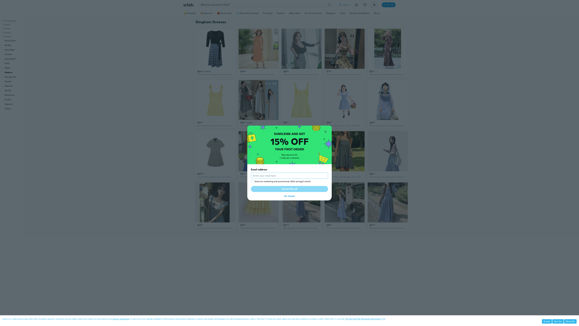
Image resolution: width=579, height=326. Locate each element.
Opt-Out (558, 321)
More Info (570, 321)
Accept (547, 321)
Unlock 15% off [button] (289, 189)
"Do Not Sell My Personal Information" (363, 319)
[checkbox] (252, 181)
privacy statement (121, 319)
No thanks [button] (289, 196)
